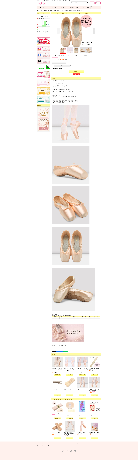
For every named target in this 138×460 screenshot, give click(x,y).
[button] (98, 3)
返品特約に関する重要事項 (57, 68)
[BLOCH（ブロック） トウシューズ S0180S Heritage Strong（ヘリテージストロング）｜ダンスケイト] (76, 31)
